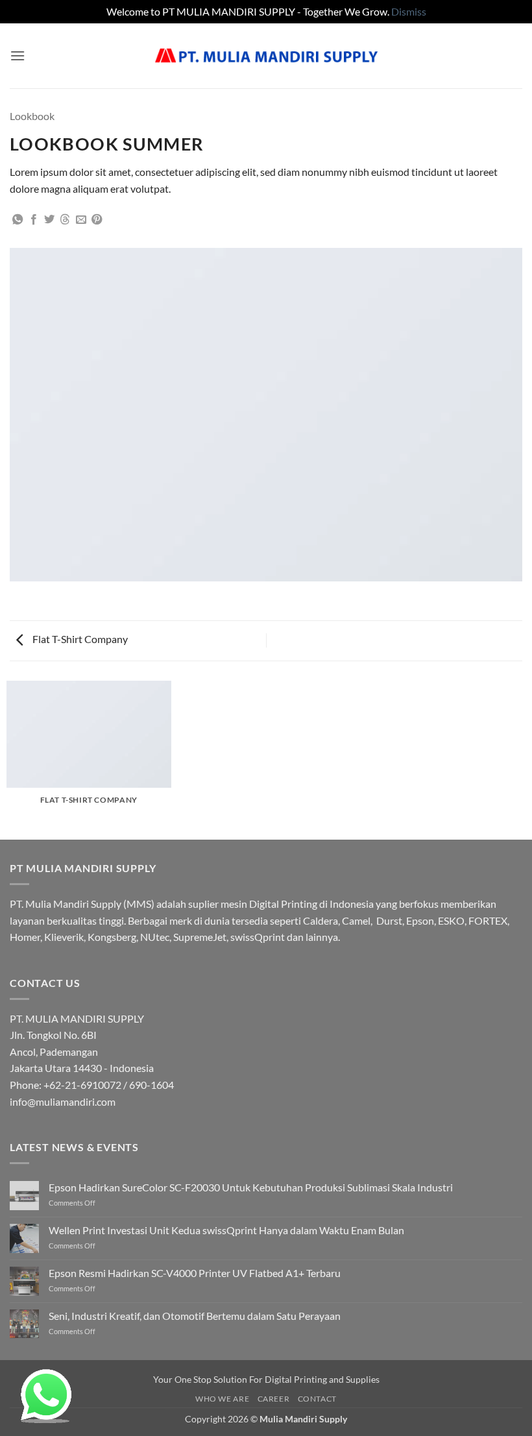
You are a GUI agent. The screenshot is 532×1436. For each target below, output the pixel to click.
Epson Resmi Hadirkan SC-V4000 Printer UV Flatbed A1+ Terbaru (195, 1273)
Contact (317, 1399)
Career (274, 1399)
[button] (17, 55)
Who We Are (222, 1399)
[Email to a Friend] (81, 220)
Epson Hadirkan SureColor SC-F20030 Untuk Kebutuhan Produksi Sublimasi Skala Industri (251, 1187)
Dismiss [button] (408, 11)
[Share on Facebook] (34, 220)
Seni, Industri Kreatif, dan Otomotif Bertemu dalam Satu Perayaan (195, 1315)
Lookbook (32, 116)
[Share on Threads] (65, 220)
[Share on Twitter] (49, 220)
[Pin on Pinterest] (96, 220)
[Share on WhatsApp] (17, 220)
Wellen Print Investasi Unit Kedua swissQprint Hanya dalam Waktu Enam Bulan (226, 1230)
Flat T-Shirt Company (79, 639)
